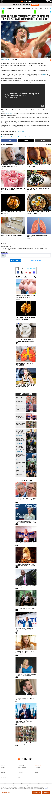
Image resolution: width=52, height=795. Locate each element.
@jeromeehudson (20, 131)
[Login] (48, 1)
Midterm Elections (44, 8)
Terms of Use (3, 777)
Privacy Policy (21, 765)
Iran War (18, 8)
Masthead (3, 765)
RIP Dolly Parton (10, 8)
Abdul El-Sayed (35, 8)
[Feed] (47, 784)
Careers (19, 774)
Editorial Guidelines (5, 774)
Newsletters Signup (39, 770)
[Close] (49, 786)
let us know (40, 245)
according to (6, 72)
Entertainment (4, 136)
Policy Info (3, 772)
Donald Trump (11, 136)
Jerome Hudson (5, 59)
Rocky (30, 136)
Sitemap (36, 774)
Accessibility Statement (6, 770)
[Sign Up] (35, 5)
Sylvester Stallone (36, 136)
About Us (3, 767)
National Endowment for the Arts (21, 136)
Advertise (20, 770)
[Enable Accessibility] (51, 1)
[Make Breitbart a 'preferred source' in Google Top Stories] (44, 60)
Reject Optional (45, 792)
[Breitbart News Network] (17, 268)
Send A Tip (37, 772)
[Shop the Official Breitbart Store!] (31, 268)
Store (19, 777)
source (43, 74)
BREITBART (27, 1)
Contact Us (20, 772)
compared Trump (8, 113)
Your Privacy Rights (6, 792)
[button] (2, 1)
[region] (26, 789)
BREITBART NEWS (26, 759)
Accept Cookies (36, 792)
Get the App (37, 767)
